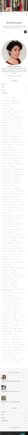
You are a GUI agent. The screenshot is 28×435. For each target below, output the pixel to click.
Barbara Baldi (5, 141)
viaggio (4, 355)
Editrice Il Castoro (20, 193)
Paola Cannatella (6, 306)
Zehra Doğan (21, 358)
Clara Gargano (17, 160)
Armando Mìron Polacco (8, 130)
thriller (14, 350)
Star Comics (5, 342)
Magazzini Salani (20, 267)
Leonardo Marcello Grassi (9, 251)
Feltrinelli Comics (7, 210)
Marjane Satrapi (6, 275)
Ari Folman (19, 128)
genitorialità (16, 218)
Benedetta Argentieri (7, 144)
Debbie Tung (5, 182)
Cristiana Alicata (18, 169)
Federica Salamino (13, 207)
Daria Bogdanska (6, 177)
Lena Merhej (19, 248)
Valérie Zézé (11, 353)
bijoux (3, 147)
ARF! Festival (5, 128)
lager (14, 245)
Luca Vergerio (5, 262)
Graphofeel (18, 229)
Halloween (11, 232)
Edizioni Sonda (15, 196)
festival (16, 210)
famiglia (14, 204)
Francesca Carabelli (7, 215)
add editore (15, 100)
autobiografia (6, 139)
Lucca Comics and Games (18, 262)
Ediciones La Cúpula (7, 193)
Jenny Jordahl (20, 234)
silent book (5, 336)
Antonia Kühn (5, 125)
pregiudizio (17, 309)
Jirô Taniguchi (13, 237)
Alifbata (13, 114)
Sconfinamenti (4, 93)
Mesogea (18, 278)
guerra (4, 232)
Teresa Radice (5, 350)
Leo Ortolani (21, 251)
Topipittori (21, 350)
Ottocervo (14, 301)
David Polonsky (6, 180)
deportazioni (5, 185)
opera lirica (5, 301)
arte (15, 133)
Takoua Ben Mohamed (13, 347)
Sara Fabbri (5, 328)
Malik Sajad (14, 270)
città (9, 160)
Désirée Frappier (19, 191)
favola (4, 207)
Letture (3, 90)
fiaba (22, 210)
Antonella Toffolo (16, 122)
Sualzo (4, 347)
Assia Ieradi (21, 133)
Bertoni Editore (20, 144)
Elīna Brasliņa (6, 201)
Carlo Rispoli (14, 155)
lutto (13, 264)
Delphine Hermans (15, 182)
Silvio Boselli (5, 339)
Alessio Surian (17, 111)
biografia (10, 147)
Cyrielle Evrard (6, 171)
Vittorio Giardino (13, 355)
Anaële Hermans (6, 117)
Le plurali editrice (7, 253)
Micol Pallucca (6, 281)
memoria (11, 278)
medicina (4, 278)
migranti (15, 281)
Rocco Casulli (15, 320)
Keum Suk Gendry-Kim (7, 242)
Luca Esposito (6, 259)
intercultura (5, 234)
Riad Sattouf (13, 317)
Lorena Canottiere (7, 256)
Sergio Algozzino (6, 333)
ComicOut (4, 166)
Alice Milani (5, 114)
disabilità (4, 191)
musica (13, 292)
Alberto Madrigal (6, 106)
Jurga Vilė (4, 240)
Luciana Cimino (6, 264)
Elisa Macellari (17, 199)
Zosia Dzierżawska (16, 361)
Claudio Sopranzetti (7, 163)
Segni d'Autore (18, 331)
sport (23, 339)
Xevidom (13, 358)
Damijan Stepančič (7, 174)
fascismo (21, 204)
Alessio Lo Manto (6, 111)
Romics (23, 320)
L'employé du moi (6, 245)
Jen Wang (4, 237)
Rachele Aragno (6, 312)
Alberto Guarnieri (16, 103)
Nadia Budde (21, 292)
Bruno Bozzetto (16, 152)
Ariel (12, 128)
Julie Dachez (22, 237)
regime (14, 314)
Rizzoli (21, 317)
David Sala (15, 180)
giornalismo (20, 223)
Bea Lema (14, 141)
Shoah (15, 333)
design (13, 185)
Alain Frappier (6, 103)
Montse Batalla (6, 286)
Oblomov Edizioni (6, 298)
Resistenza (5, 317)
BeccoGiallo (22, 141)
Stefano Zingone (6, 344)
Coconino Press (19, 163)
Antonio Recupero (16, 125)
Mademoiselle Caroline (8, 267)
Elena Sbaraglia (6, 199)
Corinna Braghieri (6, 169)
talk (23, 347)
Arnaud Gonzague (6, 133)
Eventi (2, 87)
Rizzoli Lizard (6, 320)
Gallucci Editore (19, 215)
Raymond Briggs (6, 314)
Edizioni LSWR (5, 196)
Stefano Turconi (15, 342)
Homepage (21, 27)
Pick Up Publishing (7, 309)
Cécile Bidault (16, 171)
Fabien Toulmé (6, 204)
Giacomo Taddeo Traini (8, 221)
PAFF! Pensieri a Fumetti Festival (10, 303)
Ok (21, 434)
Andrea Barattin (17, 117)
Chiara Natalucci (18, 158)
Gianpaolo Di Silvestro (8, 223)
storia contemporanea (19, 344)
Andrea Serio (18, 119)
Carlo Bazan (5, 155)
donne (11, 191)
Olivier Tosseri (18, 298)
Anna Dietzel (5, 122)
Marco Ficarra (15, 273)
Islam (13, 234)
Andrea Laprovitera (7, 119)
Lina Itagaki (17, 253)
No (23, 434)
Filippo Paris (5, 212)
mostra (15, 286)
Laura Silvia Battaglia (8, 248)
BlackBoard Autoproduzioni (9, 150)
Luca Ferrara (15, 259)
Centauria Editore (7, 158)
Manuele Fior (5, 273)
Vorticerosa (5, 358)
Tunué (3, 353)
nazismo (4, 295)
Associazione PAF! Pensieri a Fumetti (11, 136)
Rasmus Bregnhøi (17, 312)
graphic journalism (7, 229)
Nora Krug (11, 295)
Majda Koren (5, 270)
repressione (22, 314)
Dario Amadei (16, 177)
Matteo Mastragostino (19, 275)
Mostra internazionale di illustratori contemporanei (12, 290)
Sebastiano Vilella (7, 331)
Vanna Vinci (19, 353)
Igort (17, 232)
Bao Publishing (16, 139)
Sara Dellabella (15, 325)
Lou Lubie (16, 256)
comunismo (12, 166)
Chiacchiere (3, 84)
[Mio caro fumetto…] (14, 6)
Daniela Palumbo (18, 174)
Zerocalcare (5, 361)
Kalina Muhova (13, 240)
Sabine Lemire (5, 325)
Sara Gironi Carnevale (16, 328)
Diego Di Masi (16, 188)
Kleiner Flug (18, 242)
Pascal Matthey (18, 306)
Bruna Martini (6, 152)
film (12, 212)
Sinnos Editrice (16, 339)
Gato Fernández (6, 218)
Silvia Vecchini (14, 336)
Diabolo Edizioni (6, 188)
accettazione (5, 100)
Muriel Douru (5, 292)
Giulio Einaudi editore (8, 226)
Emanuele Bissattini (17, 201)
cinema (4, 160)
